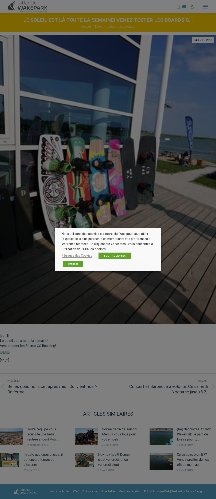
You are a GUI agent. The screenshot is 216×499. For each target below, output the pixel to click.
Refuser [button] (73, 263)
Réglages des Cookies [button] (77, 255)
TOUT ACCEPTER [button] (115, 255)
